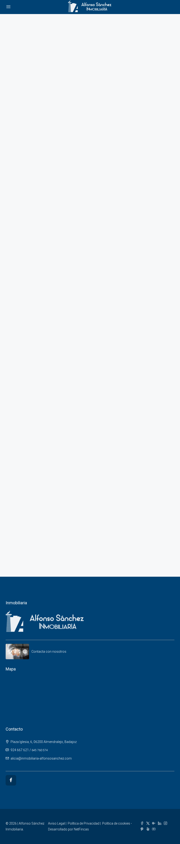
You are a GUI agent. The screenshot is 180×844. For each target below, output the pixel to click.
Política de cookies (116, 823)
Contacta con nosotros (48, 651)
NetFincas (81, 829)
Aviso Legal (56, 823)
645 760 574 (40, 750)
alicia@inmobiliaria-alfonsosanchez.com (41, 758)
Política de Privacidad (83, 823)
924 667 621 (20, 750)
